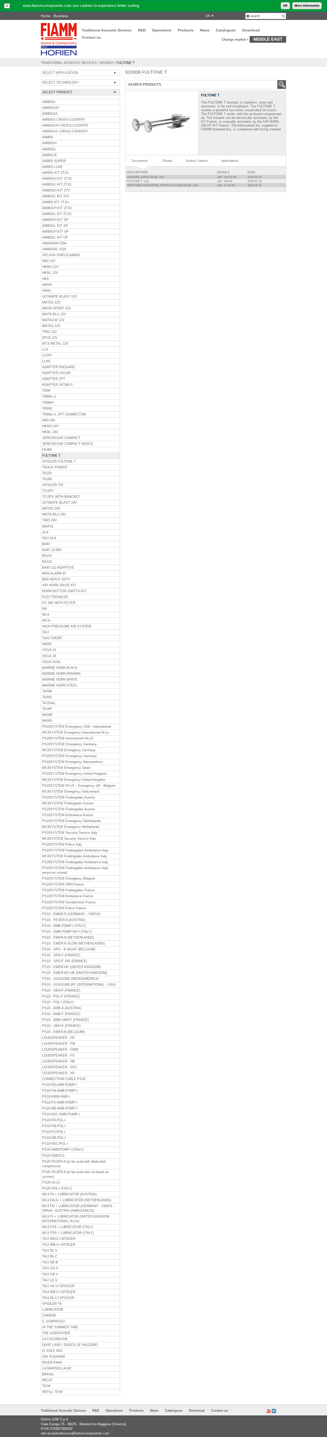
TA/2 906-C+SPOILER (58, 1239)
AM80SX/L (50, 114)
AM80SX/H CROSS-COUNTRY (65, 125)
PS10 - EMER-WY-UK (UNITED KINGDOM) (74, 973)
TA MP (47, 709)
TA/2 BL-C (49, 1256)
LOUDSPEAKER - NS (58, 1073)
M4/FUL (48, 526)
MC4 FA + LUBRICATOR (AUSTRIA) (69, 1194)
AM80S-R (49, 155)
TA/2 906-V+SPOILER (58, 1245)
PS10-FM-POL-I (54, 1126)
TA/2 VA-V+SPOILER (58, 1286)
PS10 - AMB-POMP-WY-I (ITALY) (67, 932)
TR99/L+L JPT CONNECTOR (64, 414)
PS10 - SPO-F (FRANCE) (61, 955)
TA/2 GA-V (50, 1268)
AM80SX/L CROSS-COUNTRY (65, 131)
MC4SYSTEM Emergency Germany (69, 750)
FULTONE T (51, 455)
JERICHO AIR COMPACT (61, 438)
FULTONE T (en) (138, 181)
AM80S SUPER (54, 161)
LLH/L (46, 361)
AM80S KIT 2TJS (55, 173)
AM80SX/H (50, 108)
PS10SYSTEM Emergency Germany (69, 744)
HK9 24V (48, 420)
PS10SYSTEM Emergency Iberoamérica (72, 762)
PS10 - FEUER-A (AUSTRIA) (63, 920)
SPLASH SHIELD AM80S (61, 255)
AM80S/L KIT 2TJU (56, 214)
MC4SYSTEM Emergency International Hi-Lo (75, 732)
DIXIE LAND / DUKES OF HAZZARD (70, 1345)
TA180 (47, 479)
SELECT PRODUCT (57, 92)
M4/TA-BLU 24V (54, 514)
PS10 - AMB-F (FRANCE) (61, 1014)
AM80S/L (49, 149)
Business (61, 16)
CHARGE (49, 1315)
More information (307, 5)
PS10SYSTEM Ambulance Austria (67, 815)
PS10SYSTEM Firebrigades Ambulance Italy (75, 850)
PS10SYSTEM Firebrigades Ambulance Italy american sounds (75, 870)
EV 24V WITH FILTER (58, 603)
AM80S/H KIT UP (55, 231)
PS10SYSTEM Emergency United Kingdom (74, 774)
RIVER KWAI (52, 1362)
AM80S (47, 137)
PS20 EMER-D (53, 1156)
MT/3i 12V (49, 338)
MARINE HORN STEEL (59, 685)
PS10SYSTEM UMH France (63, 884)
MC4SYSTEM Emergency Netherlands (71, 827)
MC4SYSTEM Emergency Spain (66, 768)
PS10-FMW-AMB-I (56, 1096)
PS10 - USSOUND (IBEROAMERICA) (70, 979)
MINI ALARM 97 (54, 573)
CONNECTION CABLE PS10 (63, 1079)
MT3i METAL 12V (55, 343)
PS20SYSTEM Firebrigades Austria (68, 809)
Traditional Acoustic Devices (107, 30)
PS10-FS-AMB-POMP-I (59, 1102)
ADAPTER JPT (53, 379)
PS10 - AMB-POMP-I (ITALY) (64, 926)
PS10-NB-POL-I (54, 1138)
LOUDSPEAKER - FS (58, 1055)
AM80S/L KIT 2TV (55, 196)
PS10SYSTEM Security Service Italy (69, 833)
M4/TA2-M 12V (53, 320)
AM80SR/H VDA (54, 243)
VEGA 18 (49, 656)
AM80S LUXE (52, 167)
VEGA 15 (49, 650)
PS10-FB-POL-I (53, 1120)
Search (106, 63)
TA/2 (45, 632)
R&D (142, 30)
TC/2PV (48, 491)
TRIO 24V (49, 520)
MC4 (45, 614)
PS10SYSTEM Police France (64, 908)
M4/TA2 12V (51, 302)
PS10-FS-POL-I (53, 1132)
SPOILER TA (52, 1304)
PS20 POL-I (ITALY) (57, 1188)
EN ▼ (209, 16)
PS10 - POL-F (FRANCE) (61, 996)
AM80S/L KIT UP (55, 237)
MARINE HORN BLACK (60, 668)
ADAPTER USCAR (56, 373)
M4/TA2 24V (51, 508)
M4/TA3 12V (51, 326)
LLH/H (46, 355)
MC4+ (46, 620)
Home (46, 16)
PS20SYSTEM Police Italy (62, 844)
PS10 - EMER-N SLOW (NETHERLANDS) (73, 943)
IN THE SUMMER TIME (60, 1327)
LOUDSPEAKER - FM (58, 1044)
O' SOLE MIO (52, 1351)
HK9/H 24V (50, 426)
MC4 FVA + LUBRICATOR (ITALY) (67, 1227)
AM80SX (48, 102)
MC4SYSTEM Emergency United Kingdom (74, 780)
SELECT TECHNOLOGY (60, 82)
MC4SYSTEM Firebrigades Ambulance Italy (74, 856)
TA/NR (47, 691)
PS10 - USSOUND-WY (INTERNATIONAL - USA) (78, 984)
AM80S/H (49, 143)
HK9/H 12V (50, 267)
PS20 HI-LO (51, 1182)
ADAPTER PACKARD (58, 367)
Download (251, 30)
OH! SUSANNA (53, 1357)
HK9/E (47, 644)
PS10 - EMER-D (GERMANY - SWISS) (71, 914)
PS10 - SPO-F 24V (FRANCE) (64, 961)
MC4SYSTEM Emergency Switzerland (70, 791)
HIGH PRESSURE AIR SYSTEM (66, 626)
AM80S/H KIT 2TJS (57, 179)
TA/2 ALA (49, 538)
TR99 (46, 390)
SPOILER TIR (52, 485)
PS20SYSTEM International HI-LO (67, 738)
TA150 (47, 473)
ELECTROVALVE (55, 597)
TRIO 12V (49, 332)
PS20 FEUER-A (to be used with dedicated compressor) (74, 1164)
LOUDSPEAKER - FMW (60, 1049)
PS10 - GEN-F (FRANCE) (61, 990)
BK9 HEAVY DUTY (56, 579)
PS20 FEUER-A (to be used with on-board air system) (75, 1174)
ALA (45, 532)
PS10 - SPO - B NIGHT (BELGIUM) (68, 949)
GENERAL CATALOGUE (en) (146, 176)
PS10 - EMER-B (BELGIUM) (63, 1032)
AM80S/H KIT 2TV (56, 190)
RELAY (47, 1380)
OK (285, 5)
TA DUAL (49, 703)
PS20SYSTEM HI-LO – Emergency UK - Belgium (78, 786)
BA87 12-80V (52, 550)
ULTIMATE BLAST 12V (59, 296)
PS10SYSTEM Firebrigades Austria (68, 797)
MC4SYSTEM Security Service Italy (69, 838)
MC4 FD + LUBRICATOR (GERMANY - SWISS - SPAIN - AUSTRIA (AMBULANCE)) (78, 1208)
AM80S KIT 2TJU (55, 202)
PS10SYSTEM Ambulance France (67, 896)
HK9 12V (48, 261)
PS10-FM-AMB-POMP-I (60, 1091)
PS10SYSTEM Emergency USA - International (76, 726)
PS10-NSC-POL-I (55, 1144)
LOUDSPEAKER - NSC (59, 1067)
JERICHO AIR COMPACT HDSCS (67, 444)
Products (186, 30)
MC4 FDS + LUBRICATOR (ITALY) (68, 1233)
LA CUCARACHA (55, 1339)
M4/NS (47, 721)
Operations (161, 30)
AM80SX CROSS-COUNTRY (63, 119)
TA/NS (47, 697)
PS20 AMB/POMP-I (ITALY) (63, 1149)
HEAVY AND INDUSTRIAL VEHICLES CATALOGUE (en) (163, 185)
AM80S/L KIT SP (55, 226)
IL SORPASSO (53, 1321)
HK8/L (46, 291)
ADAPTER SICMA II (57, 385)
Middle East (267, 39)
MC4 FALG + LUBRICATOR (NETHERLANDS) (76, 1200)
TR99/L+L (49, 396)
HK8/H (47, 285)
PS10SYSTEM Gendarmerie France (69, 902)
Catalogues (226, 30)
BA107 (47, 556)
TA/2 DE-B (50, 1262)
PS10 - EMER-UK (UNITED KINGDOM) (71, 967)
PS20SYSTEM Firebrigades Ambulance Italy (75, 862)
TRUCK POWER (54, 467)
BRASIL (48, 1374)
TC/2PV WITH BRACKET (61, 497)
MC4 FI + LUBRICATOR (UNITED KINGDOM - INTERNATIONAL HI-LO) (76, 1219)
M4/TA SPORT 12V (56, 308)
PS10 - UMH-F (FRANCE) (61, 1026)
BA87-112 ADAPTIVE (58, 567)
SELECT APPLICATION (60, 73)
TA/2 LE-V (49, 1280)
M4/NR (47, 715)
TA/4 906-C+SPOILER (58, 1292)
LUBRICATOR (52, 1309)
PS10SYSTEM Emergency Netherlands (71, 821)
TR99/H (47, 403)
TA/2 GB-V (50, 1274)
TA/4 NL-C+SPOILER (58, 1298)
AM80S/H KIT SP (55, 220)
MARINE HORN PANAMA (61, 674)
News (204, 30)
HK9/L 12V (50, 273)
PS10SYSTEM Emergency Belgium (68, 878)
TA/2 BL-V (49, 1250)
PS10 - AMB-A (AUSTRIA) (61, 1008)
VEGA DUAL (51, 662)
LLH (45, 349)
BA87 (46, 544)
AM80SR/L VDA (54, 249)
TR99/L (47, 408)
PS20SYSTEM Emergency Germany (69, 756)
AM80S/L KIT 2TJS (56, 184)
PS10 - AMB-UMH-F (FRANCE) (65, 1020)
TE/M (46, 1386)
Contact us (91, 37)
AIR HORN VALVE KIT (59, 585)
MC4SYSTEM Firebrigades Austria (68, 803)
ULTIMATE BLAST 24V (59, 502)
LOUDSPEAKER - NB (58, 1061)
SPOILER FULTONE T (59, 461)
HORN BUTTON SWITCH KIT (64, 591)
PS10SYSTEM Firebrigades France (68, 890)
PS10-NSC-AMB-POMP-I (61, 1114)
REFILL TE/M (52, 1392)
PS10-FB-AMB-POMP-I (59, 1085)
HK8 (45, 279)
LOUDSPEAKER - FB (58, 1038)
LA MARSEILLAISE (57, 1368)
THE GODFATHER (56, 1333)
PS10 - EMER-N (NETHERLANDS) (68, 937)
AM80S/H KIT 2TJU (57, 208)
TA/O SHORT (52, 638)
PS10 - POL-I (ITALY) (58, 1002)
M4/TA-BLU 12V (54, 314)
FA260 (47, 450)
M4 (44, 609)
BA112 (47, 562)
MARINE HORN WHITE (59, 679)
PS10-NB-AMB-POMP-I (59, 1108)
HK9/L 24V (50, 432)
